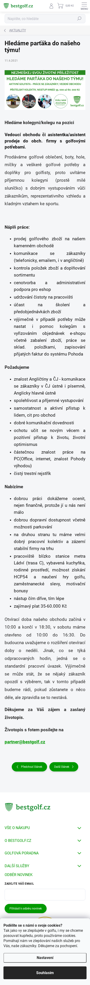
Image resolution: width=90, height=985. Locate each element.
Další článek (61, 766)
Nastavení (45, 957)
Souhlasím (45, 973)
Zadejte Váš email (19, 883)
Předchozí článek (31, 766)
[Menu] (84, 6)
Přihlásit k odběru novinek (25, 908)
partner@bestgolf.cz (25, 742)
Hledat (79, 18)
